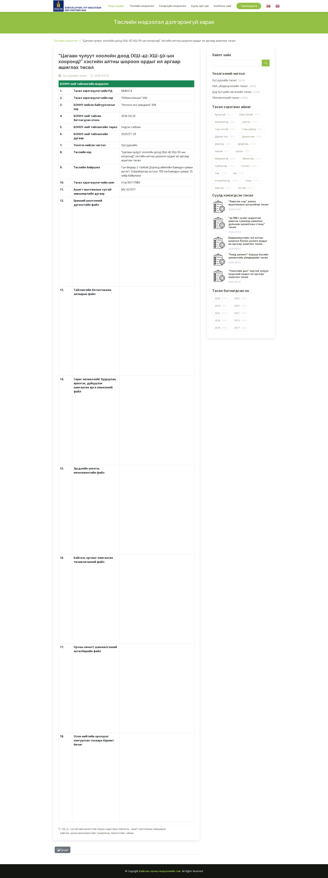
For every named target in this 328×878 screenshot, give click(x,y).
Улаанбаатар (227, 180)
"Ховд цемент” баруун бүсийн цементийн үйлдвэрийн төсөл (248, 256)
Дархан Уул (225, 136)
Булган (249, 121)
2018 (221, 327)
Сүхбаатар (224, 165)
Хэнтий (245, 187)
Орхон (242, 151)
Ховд (251, 180)
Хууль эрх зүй (200, 6)
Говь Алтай (225, 129)
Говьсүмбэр (252, 129)
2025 (240, 298)
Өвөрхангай (225, 158)
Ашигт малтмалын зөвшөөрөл (148, 829)
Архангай (224, 114)
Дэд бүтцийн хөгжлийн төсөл (236, 92)
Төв (220, 173)
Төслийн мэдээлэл (141, 6)
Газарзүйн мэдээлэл (172, 6)
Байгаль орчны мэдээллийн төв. (160, 871)
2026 (221, 298)
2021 (240, 313)
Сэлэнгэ (249, 165)
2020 (221, 320)
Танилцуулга (249, 6)
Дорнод (223, 143)
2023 (240, 305)
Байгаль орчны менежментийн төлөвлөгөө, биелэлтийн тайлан (97, 833)
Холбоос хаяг (222, 6)
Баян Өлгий (249, 114)
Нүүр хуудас (116, 6)
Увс (238, 173)
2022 (221, 313)
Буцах (64, 850)
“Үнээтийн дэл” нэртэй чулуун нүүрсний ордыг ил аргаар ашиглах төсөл (248, 274)
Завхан (222, 151)
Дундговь (247, 143)
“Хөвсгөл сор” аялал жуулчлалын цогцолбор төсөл (248, 203)
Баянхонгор (225, 121)
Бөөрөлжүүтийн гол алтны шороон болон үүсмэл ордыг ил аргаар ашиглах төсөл (247, 240)
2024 (221, 305)
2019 (240, 320)
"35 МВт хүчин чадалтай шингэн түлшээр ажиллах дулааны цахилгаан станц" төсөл (246, 222)
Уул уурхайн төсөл (228, 80)
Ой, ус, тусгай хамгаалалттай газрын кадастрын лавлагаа (95, 829)
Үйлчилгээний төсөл (230, 98)
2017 (240, 327)
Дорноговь (252, 136)
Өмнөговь (251, 158)
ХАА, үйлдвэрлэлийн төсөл (234, 86)
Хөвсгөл (223, 187)
